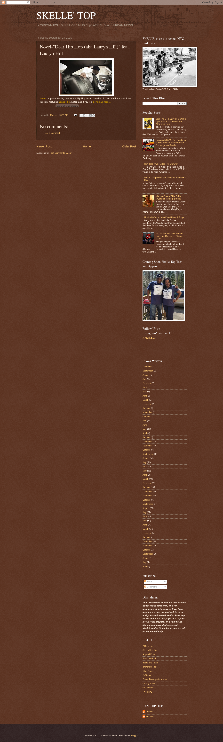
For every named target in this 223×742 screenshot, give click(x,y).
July (144, 379)
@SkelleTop (149, 338)
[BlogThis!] (84, 115)
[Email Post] (75, 115)
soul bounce (148, 687)
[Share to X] (87, 115)
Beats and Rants (150, 662)
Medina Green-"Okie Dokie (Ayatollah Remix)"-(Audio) (168, 197)
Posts (149, 581)
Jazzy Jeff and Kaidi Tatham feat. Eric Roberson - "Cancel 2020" (169, 236)
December (147, 366)
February (147, 383)
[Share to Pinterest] (93, 115)
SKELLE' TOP (66, 15)
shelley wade (149, 683)
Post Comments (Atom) (61, 153)
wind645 (149, 716)
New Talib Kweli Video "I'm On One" (161, 164)
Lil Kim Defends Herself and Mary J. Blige (164, 217)
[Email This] (81, 115)
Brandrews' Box (150, 667)
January (146, 408)
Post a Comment (52, 133)
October (146, 416)
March (145, 400)
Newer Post (44, 146)
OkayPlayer (148, 671)
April (145, 396)
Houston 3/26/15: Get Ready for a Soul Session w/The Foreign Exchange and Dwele (171, 142)
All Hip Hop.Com (150, 650)
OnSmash (147, 675)
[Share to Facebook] (90, 115)
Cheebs (149, 711)
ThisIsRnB (147, 692)
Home (87, 146)
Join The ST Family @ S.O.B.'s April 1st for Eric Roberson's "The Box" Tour (171, 121)
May (145, 391)
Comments (151, 587)
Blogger (133, 735)
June (145, 387)
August (146, 375)
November (147, 412)
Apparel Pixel (149, 654)
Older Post (129, 146)
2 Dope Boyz (149, 646)
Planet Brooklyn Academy (155, 679)
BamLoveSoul (149, 658)
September (148, 371)
